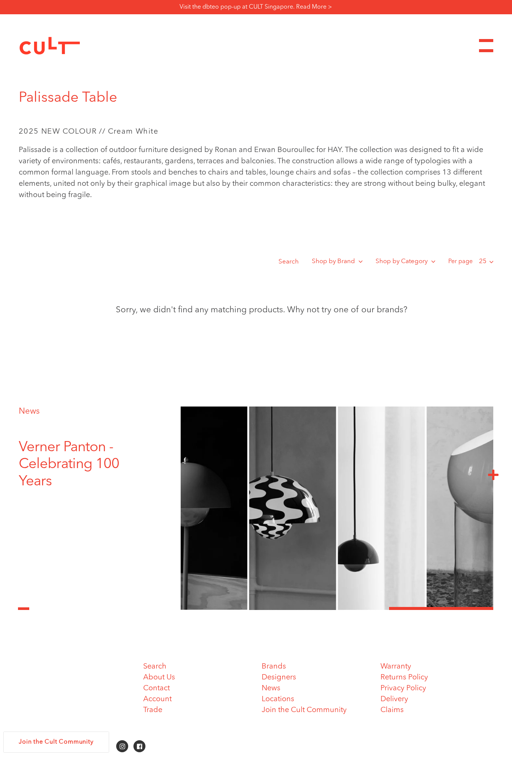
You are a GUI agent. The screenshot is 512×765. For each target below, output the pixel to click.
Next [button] (493, 474)
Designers (279, 677)
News (29, 411)
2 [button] (337, 608)
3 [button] (441, 608)
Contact (156, 688)
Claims (392, 710)
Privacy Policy (403, 688)
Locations (278, 699)
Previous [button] (23, 604)
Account (157, 699)
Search (288, 262)
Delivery (394, 699)
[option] (84, 465)
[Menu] (486, 45)
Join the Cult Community (304, 710)
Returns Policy (404, 677)
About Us (159, 677)
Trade (152, 710)
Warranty (395, 666)
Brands (274, 666)
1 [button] (233, 608)
